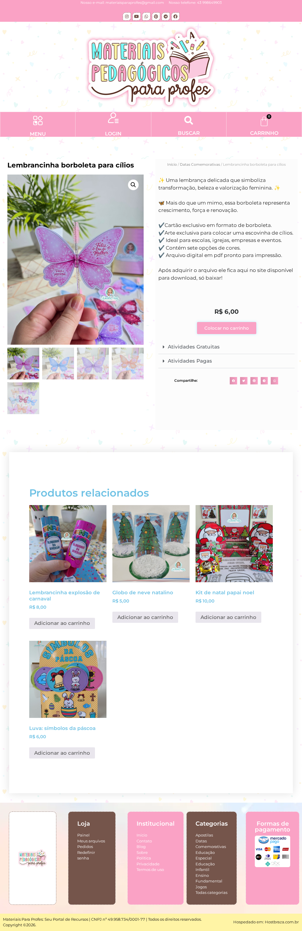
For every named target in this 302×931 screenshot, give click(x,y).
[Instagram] (127, 16)
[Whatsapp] (146, 16)
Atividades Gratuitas (194, 347)
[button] (38, 121)
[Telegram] (166, 16)
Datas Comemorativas (200, 164)
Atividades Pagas (190, 361)
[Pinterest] (156, 16)
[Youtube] (136, 16)
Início (172, 164)
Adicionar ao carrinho (62, 623)
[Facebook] (175, 16)
